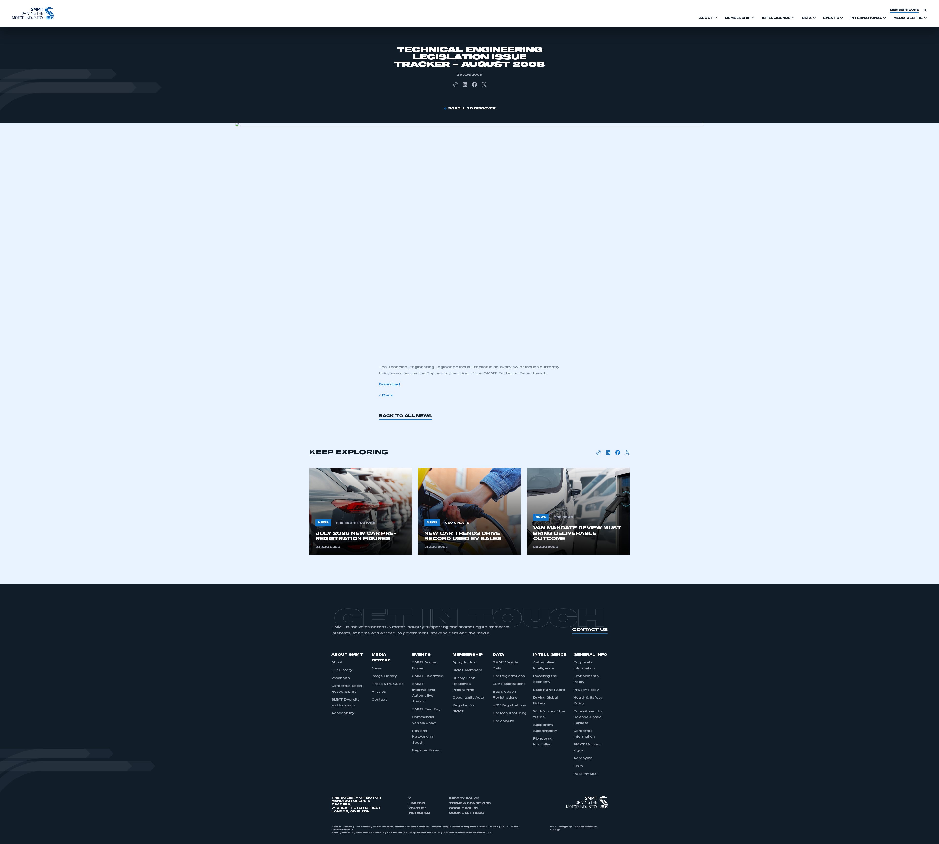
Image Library (384, 676)
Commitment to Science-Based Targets (587, 717)
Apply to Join (464, 662)
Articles (379, 692)
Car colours (503, 721)
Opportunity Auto (468, 697)
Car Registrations (509, 676)
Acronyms (582, 758)
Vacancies (340, 678)
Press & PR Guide (388, 684)
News (377, 668)
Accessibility (342, 713)
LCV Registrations (509, 684)
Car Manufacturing (509, 713)
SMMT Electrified (427, 676)
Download (389, 384)
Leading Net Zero (549, 690)
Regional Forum (426, 750)
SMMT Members (467, 670)
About (337, 662)
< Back (386, 395)
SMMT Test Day (426, 709)
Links (578, 766)
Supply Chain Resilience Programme (463, 684)
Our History (341, 670)
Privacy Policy (586, 690)
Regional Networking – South (424, 737)
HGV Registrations (509, 705)
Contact (379, 699)
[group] (360, 511)
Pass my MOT (585, 774)
